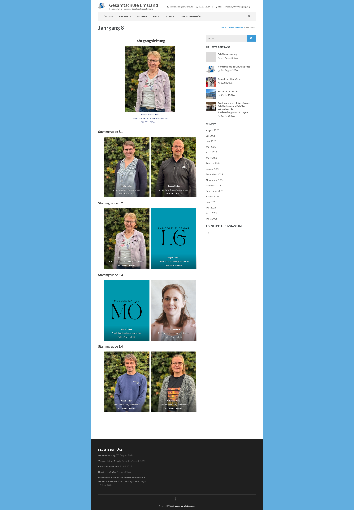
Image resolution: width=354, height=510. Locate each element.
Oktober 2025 (213, 185)
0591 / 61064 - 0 (206, 7)
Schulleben (125, 16)
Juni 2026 (211, 141)
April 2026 (211, 152)
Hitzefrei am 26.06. (228, 91)
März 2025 (212, 218)
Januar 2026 (212, 168)
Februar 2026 (213, 163)
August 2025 (212, 196)
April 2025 (211, 213)
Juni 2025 (211, 202)
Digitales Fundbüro (191, 16)
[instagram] (255, 6)
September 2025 (214, 191)
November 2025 (214, 180)
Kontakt (171, 16)
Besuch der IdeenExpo (229, 79)
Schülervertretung (228, 54)
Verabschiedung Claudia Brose (234, 66)
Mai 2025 (211, 207)
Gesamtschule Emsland (133, 5)
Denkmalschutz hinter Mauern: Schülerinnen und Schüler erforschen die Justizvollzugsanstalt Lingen (234, 108)
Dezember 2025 (214, 174)
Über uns (108, 16)
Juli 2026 (210, 135)
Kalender (142, 16)
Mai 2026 (211, 146)
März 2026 (212, 157)
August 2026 (212, 130)
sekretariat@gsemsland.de (181, 7)
